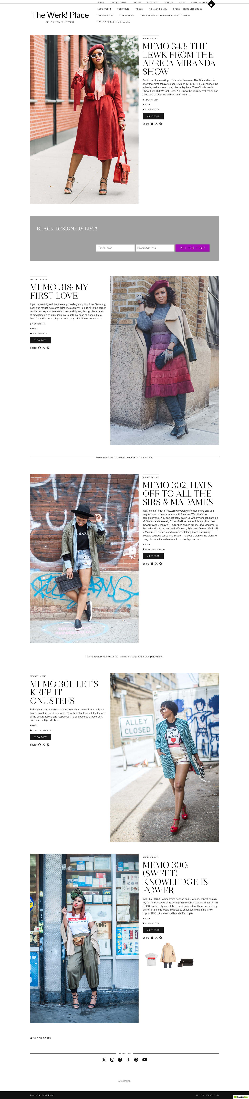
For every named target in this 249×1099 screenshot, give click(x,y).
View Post (153, 116)
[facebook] (120, 1059)
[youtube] (144, 1059)
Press (139, 9)
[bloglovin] (128, 1059)
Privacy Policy (158, 9)
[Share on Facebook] (152, 124)
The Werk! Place (60, 15)
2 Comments (151, 109)
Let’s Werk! (104, 9)
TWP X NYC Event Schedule (113, 22)
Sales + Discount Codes (187, 9)
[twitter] (104, 1059)
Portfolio (123, 9)
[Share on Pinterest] (161, 124)
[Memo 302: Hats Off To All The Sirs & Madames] (84, 558)
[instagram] (112, 1059)
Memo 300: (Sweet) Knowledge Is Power (175, 877)
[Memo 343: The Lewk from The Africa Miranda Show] (84, 119)
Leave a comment (154, 549)
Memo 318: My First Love (59, 291)
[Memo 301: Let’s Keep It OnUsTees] (164, 757)
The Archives (105, 15)
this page (132, 656)
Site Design (124, 1080)
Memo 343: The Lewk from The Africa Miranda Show (179, 59)
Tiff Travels (127, 15)
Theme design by (207, 1095)
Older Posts (41, 1038)
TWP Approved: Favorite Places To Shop (165, 15)
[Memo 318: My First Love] (164, 360)
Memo (148, 105)
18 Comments (39, 333)
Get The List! (192, 248)
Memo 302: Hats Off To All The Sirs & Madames (178, 493)
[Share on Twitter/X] (156, 124)
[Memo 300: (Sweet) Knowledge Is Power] (84, 938)
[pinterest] (136, 1059)
